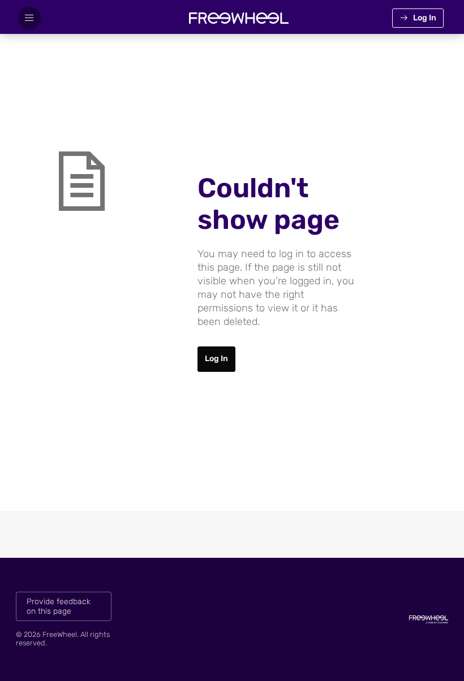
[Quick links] (239, 18)
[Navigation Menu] (29, 18)
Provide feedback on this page (59, 606)
